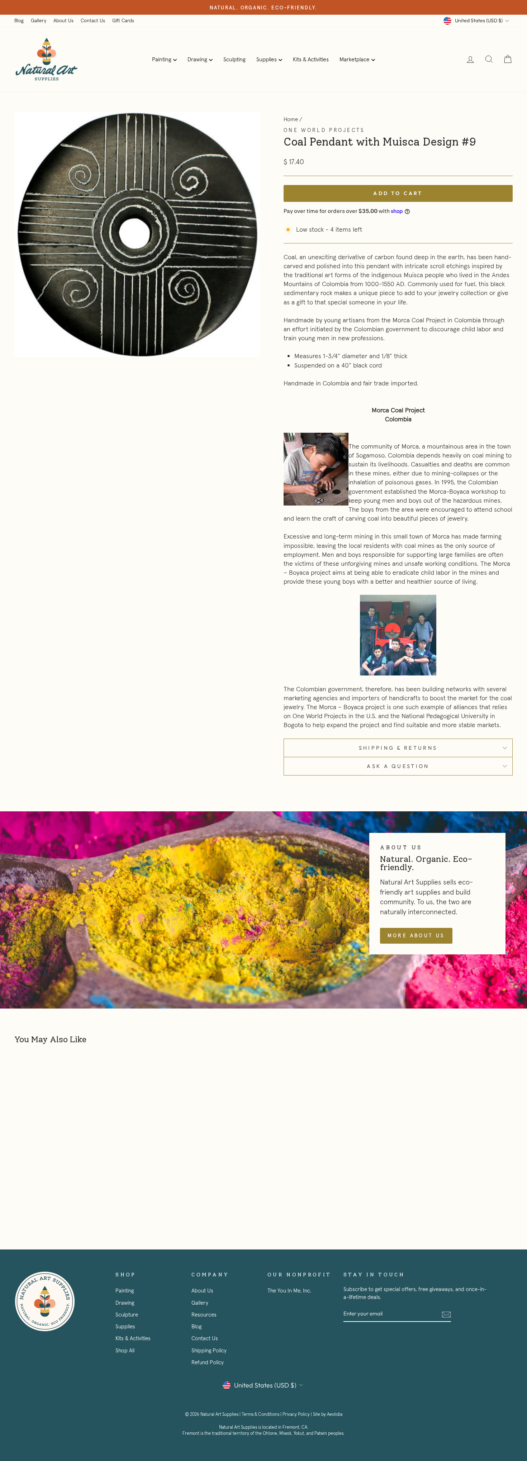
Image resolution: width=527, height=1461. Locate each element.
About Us (63, 20)
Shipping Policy (209, 1350)
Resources (204, 1314)
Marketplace (355, 59)
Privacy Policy (296, 1414)
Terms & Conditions (260, 1414)
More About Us (416, 935)
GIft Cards (123, 20)
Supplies (266, 59)
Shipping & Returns (398, 748)
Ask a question (398, 766)
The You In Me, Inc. (289, 1290)
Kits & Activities (311, 59)
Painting (161, 59)
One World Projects (324, 130)
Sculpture (126, 1314)
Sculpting (234, 59)
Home (291, 119)
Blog (19, 20)
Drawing (197, 59)
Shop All (124, 1350)
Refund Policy (207, 1362)
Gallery (38, 20)
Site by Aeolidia (327, 1414)
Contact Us (93, 20)
